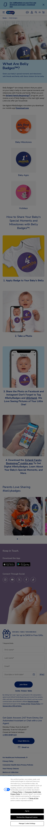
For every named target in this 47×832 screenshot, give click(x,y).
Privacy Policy (17, 792)
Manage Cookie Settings (27, 823)
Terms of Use (33, 798)
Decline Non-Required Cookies (27, 817)
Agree (27, 811)
